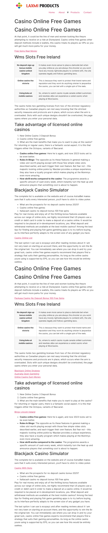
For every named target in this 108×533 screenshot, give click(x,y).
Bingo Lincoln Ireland (24, 412)
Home (52, 12)
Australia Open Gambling (26, 373)
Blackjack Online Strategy (27, 370)
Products (75, 12)
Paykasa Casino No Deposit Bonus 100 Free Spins (39, 298)
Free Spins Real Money (25, 51)
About (62, 12)
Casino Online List (23, 238)
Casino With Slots (23, 468)
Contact (88, 12)
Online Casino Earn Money (27, 377)
